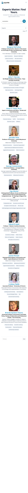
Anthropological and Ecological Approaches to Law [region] (13, 208)
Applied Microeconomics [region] (9, 150)
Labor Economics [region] (9, 56)
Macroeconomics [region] (9, 90)
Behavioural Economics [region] (19, 263)
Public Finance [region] (19, 237)
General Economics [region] (7, 145)
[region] (14, 50)
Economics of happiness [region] (13, 268)
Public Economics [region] (20, 150)
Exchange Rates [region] (18, 90)
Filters (24, 31)
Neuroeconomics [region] (8, 175)
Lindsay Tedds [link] (14, 284)
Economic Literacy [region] (18, 324)
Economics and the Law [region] (18, 203)
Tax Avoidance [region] (20, 291)
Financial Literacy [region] (7, 119)
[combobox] (12, 21)
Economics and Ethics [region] (8, 263)
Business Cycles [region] (13, 92)
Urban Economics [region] (9, 58)
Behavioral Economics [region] (18, 175)
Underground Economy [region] (9, 291)
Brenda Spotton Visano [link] (14, 313)
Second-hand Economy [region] (14, 296)
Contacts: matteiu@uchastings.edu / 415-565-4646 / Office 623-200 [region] (14, 200)
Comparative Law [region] (7, 203)
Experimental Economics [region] (9, 265)
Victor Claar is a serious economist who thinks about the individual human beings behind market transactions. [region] (14, 115)
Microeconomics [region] (18, 58)
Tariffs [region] (14, 119)
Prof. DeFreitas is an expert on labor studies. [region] (14, 53)
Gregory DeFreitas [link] (14, 47)
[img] (14, 40)
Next (24, 339)
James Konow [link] (14, 256)
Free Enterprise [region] (20, 119)
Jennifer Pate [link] (14, 137)
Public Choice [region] (19, 234)
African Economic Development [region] (14, 61)
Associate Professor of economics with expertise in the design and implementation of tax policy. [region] (14, 288)
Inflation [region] (18, 121)
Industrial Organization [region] (19, 145)
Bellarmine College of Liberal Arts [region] (14, 142)
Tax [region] (19, 294)
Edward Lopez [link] (14, 224)
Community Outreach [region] (14, 329)
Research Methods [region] (18, 56)
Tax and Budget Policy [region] (12, 294)
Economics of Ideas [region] (10, 234)
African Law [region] (20, 205)
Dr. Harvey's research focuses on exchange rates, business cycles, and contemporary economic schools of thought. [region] (14, 83)
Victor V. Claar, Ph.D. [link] (14, 108)
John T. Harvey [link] (14, 77)
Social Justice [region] (8, 327)
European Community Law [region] (10, 205)
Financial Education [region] (17, 327)
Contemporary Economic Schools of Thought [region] (14, 87)
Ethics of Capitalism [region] (9, 237)
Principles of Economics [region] (13, 239)
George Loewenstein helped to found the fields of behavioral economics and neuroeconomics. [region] (14, 171)
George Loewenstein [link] (14, 166)
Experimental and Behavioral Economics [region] (14, 147)
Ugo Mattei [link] (14, 191)
